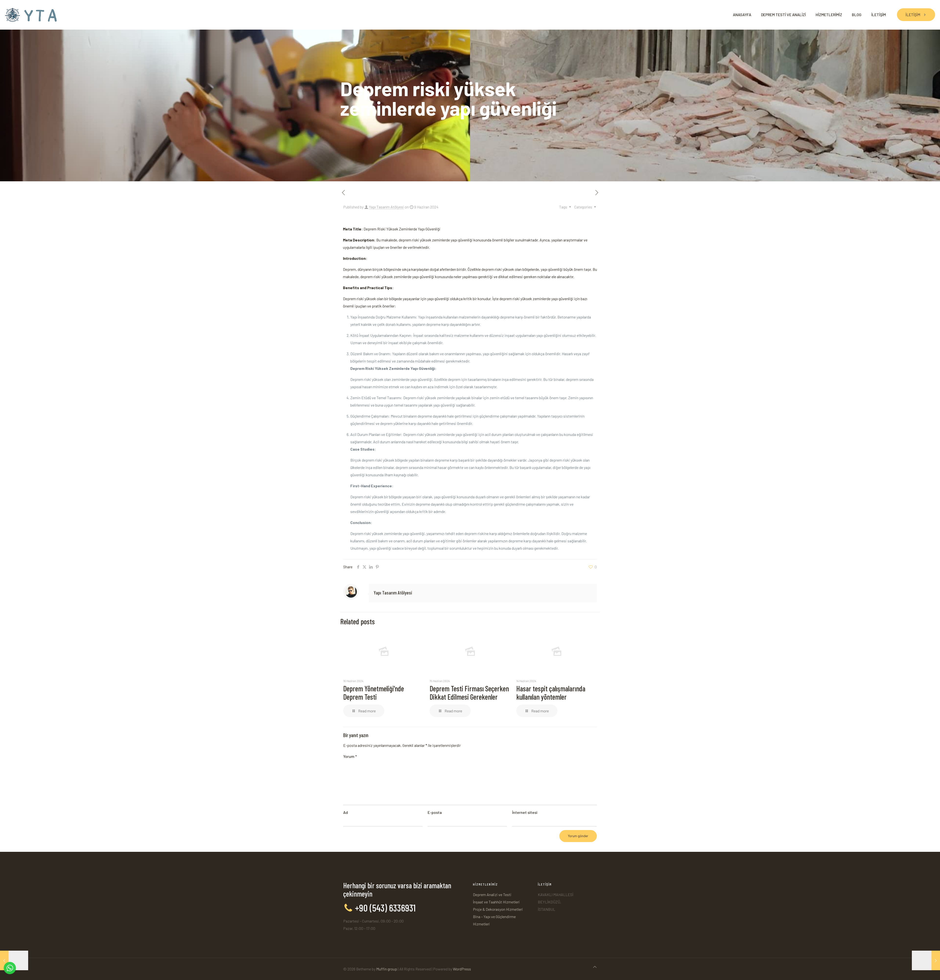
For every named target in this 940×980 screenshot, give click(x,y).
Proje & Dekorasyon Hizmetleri (498, 909)
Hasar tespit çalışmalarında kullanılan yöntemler (550, 692)
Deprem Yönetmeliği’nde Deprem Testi (373, 692)
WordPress (462, 969)
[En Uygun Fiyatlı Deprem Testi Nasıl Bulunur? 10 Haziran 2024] (926, 960)
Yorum (350, 756)
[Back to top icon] (595, 966)
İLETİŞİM (912, 14)
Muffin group (386, 969)
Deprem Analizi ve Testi (492, 894)
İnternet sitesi (524, 812)
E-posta (435, 812)
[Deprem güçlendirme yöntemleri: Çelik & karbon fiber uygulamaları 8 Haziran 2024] (14, 960)
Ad (345, 812)
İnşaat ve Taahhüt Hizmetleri (496, 902)
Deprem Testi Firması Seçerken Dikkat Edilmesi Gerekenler (469, 692)
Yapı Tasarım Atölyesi (386, 207)
